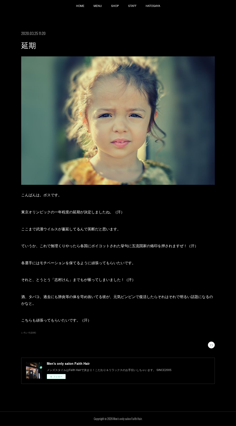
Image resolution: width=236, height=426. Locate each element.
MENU (98, 6)
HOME (80, 6)
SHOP (115, 6)
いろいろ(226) (28, 332)
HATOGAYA (153, 6)
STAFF (132, 6)
